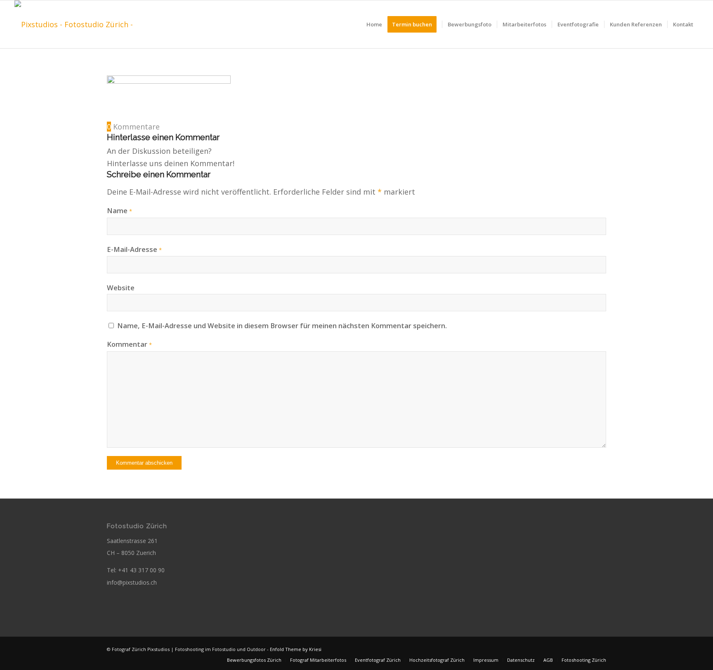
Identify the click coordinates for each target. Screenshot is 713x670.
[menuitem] (374, 24)
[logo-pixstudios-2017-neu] (86, 24)
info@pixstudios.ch (132, 582)
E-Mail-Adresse (134, 249)
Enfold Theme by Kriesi (295, 649)
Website (121, 287)
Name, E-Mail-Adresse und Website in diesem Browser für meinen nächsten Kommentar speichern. (282, 325)
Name (119, 210)
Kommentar (129, 344)
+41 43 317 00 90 (141, 570)
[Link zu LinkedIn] (600, 647)
